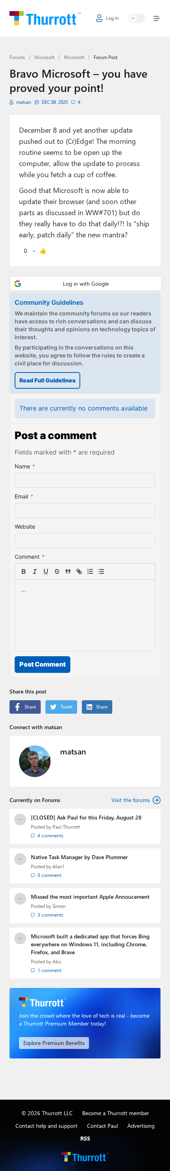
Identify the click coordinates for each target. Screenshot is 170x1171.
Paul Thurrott (66, 827)
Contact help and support (46, 1125)
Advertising (141, 1125)
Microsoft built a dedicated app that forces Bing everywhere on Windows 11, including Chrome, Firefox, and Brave (90, 944)
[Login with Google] (85, 283)
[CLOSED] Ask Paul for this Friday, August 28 (86, 817)
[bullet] (101, 571)
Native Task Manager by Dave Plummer (79, 857)
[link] (112, 571)
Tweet (66, 707)
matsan (23, 102)
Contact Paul (102, 1125)
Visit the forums (130, 800)
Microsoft (44, 57)
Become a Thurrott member (115, 1113)
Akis (57, 962)
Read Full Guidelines (47, 380)
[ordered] (90, 571)
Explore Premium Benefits (54, 1043)
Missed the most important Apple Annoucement (90, 896)
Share (30, 707)
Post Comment (42, 664)
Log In (112, 18)
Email (24, 496)
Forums (17, 57)
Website (25, 526)
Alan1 (58, 866)
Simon (59, 906)
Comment (30, 556)
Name (25, 466)
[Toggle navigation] (155, 18)
